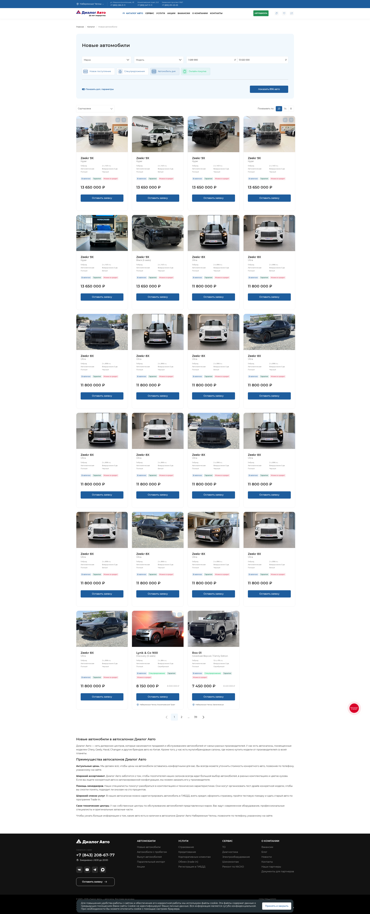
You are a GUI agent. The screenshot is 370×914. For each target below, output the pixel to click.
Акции (171, 13)
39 (195, 717)
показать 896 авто (269, 89)
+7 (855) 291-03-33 (170, 5)
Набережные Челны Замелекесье (210, 705)
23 (279, 108)
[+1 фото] (213, 233)
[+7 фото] (102, 332)
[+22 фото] (102, 134)
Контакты (216, 13)
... (188, 717)
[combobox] (106, 60)
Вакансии (184, 13)
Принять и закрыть (276, 906)
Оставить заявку (102, 198)
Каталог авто (134, 13)
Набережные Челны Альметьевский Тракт (157, 705)
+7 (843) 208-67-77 (95, 855)
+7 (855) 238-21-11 (117, 5)
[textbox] (105, 60)
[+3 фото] (158, 629)
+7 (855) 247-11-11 (144, 5)
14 (285, 108)
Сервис (149, 13)
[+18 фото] (213, 629)
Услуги (160, 13)
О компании (200, 13)
